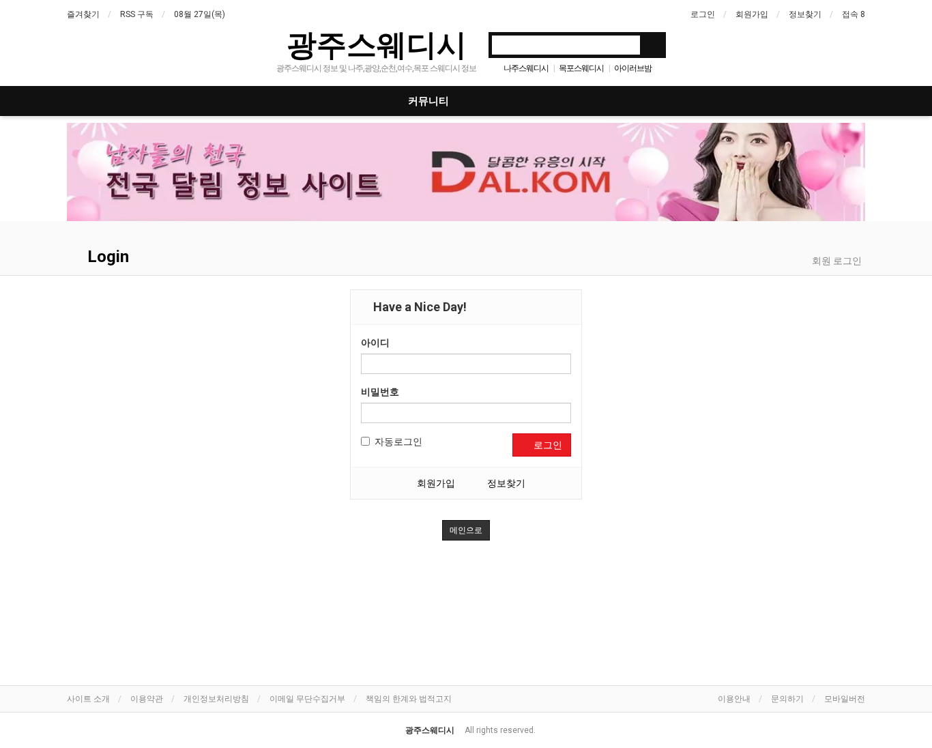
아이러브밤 (633, 68)
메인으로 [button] (466, 530)
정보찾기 (805, 14)
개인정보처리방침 (216, 699)
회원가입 (752, 14)
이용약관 (146, 699)
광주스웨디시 (377, 44)
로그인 (702, 14)
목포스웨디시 (581, 68)
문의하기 (787, 699)
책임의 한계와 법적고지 (409, 699)
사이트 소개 (88, 699)
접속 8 (853, 14)
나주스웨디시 (526, 68)
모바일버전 (844, 699)
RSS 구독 (137, 14)
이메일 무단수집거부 (307, 699)
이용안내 (734, 699)
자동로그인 (398, 441)
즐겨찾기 (83, 14)
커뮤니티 (428, 101)
